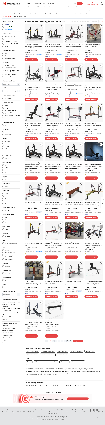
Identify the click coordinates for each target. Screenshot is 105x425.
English (13, 411)
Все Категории (8, 10)
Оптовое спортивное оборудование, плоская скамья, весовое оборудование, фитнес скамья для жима (92, 125)
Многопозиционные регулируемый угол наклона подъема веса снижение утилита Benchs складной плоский (93, 283)
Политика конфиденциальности (42, 409)
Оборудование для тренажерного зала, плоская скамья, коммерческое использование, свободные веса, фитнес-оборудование (54, 283)
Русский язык (64, 411)
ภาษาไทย (90, 411)
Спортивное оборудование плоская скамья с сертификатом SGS (33, 243)
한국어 (69, 411)
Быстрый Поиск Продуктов (74, 409)
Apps (90, 10)
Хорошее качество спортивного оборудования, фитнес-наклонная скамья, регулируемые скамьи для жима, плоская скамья (93, 85)
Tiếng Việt (100, 411)
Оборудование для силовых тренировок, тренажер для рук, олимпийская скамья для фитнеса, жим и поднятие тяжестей (93, 204)
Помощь (82, 10)
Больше (28, 364)
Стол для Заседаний (7, 332)
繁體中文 (25, 411)
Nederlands (80, 411)
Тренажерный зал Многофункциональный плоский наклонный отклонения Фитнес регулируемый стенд (33, 283)
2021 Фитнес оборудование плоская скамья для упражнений (73, 84)
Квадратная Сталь (7, 335)
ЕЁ (40, 385)
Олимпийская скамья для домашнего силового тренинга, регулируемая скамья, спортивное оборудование (93, 164)
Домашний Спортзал (38, 6)
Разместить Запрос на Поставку (78, 398)
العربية (74, 411)
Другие (4, 340)
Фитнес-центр (71, 6)
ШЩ (80, 385)
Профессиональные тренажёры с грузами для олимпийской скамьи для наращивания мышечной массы (33, 85)
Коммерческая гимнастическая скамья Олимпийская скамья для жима (53, 46)
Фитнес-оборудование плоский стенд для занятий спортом (73, 242)
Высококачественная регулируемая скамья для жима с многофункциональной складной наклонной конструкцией (53, 164)
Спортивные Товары (77, 362)
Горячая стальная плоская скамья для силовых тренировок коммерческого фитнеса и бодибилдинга (54, 125)
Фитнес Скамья (62, 354)
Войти (101, 4)
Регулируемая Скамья (48, 351)
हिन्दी (85, 411)
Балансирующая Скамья (47, 354)
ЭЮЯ (84, 385)
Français (35, 411)
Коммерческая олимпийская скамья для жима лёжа (92, 45)
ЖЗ (43, 385)
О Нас (8, 409)
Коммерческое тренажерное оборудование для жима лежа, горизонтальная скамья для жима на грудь (73, 125)
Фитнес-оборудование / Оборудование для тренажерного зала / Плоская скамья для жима (54, 243)
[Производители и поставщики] (11, 3)
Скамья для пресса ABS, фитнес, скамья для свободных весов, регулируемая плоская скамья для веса (34, 125)
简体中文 (19, 411)
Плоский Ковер (90, 351)
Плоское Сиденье (32, 354)
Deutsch (45, 411)
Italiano (57, 411)
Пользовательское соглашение (26, 409)
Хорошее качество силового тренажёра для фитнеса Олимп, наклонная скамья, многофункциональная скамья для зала (54, 204)
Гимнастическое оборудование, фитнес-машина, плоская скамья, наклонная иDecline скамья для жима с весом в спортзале (53, 85)
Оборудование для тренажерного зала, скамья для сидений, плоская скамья (74, 204)
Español (40, 411)
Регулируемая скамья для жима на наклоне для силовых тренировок (74, 45)
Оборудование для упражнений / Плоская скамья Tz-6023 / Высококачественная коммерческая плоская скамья (33, 204)
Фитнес (45, 6)
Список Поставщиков (20, 16)
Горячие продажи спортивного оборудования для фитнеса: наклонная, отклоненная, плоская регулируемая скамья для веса (93, 243)
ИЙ (46, 385)
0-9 (27, 385)
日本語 (29, 411)
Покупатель (72, 10)
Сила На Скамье (62, 351)
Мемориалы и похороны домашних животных (9, 329)
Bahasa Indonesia (53, 413)
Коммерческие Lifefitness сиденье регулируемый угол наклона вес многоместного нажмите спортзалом (34, 322)
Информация (85, 409)
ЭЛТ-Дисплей (6, 338)
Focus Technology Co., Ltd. (51, 416)
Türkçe (95, 411)
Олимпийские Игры (76, 351)
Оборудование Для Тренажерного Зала (58, 6)
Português (51, 411)
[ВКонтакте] (90, 409)
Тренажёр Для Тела (32, 351)
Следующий (77, 341)
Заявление (14, 409)
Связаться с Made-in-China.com (59, 409)
